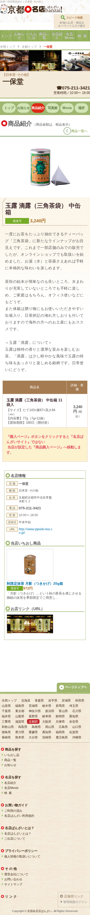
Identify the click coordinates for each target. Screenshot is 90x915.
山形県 (6, 706)
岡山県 (49, 727)
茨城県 (33, 706)
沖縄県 (76, 737)
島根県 (36, 727)
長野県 (33, 716)
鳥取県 (22, 727)
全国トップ (7, 46)
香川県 (19, 732)
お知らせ (10, 765)
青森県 (39, 700)
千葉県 (6, 711)
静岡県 (60, 716)
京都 (16, 9)
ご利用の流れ (13, 811)
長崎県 (6, 737)
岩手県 (52, 700)
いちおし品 (11, 755)
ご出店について (14, 838)
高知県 (46, 732)
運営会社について (16, 874)
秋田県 (79, 700)
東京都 (19, 711)
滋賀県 (19, 721)
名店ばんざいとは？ (17, 833)
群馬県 (60, 706)
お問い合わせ (13, 879)
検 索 (8, 793)
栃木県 (46, 706)
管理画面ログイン (75, 902)
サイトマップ (13, 884)
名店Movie (11, 788)
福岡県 (60, 732)
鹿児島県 (62, 737)
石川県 (76, 711)
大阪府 (46, 721)
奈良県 (73, 721)
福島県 (19, 706)
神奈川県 (35, 711)
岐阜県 (46, 716)
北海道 (25, 700)
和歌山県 (8, 727)
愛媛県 (33, 732)
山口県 (76, 727)
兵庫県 (60, 721)
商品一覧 (10, 760)
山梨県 (19, 716)
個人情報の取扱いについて (22, 856)
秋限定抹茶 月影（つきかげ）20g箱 (35, 583)
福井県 (6, 716)
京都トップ (29, 46)
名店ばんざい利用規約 (19, 816)
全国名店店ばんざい (39, 910)
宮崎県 (46, 737)
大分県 (33, 737)
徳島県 (6, 732)
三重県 (6, 721)
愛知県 (73, 716)
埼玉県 (73, 706)
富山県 (63, 711)
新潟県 (49, 711)
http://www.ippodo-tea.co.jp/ (35, 530)
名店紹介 (10, 783)
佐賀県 (73, 732)
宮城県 (66, 700)
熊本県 (19, 737)
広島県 (63, 727)
